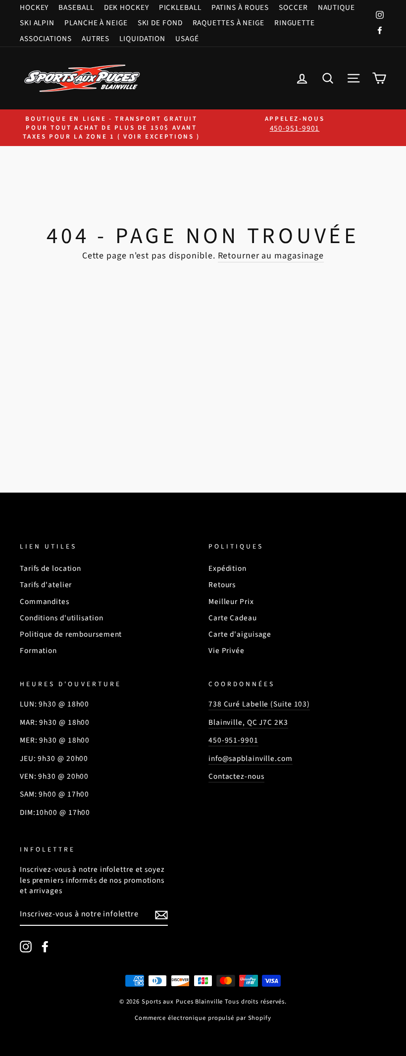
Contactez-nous (236, 776)
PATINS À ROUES (240, 7)
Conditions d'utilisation (61, 617)
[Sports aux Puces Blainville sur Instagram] (26, 947)
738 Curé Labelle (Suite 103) (259, 704)
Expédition (227, 568)
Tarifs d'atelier (46, 584)
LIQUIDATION (142, 38)
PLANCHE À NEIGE (96, 22)
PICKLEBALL (180, 7)
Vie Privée (226, 650)
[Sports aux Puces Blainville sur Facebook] (45, 947)
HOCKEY (34, 7)
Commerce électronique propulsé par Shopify (203, 1017)
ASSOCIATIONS (46, 38)
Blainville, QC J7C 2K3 (248, 722)
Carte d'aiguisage (239, 634)
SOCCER (293, 7)
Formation (38, 650)
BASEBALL (76, 7)
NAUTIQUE (336, 7)
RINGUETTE (294, 22)
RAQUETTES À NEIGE (228, 22)
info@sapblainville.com (250, 758)
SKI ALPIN (37, 22)
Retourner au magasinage (271, 256)
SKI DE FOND (160, 22)
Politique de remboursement (71, 634)
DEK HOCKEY (126, 7)
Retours (222, 584)
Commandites (44, 601)
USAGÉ (187, 38)
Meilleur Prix (231, 601)
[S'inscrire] (161, 914)
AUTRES (95, 38)
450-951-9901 (233, 740)
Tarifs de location (50, 568)
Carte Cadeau (232, 617)
